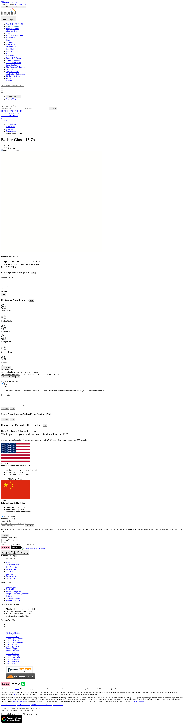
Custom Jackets (11, 644)
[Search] (2, 88)
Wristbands (10, 78)
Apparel (9, 33)
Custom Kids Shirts (12, 640)
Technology (10, 69)
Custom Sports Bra (12, 661)
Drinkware (10, 44)
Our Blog (10, 571)
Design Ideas (11, 589)
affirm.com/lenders (19, 701)
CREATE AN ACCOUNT (12, 113)
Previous (5, 408)
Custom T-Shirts (11, 648)
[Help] (2, 92)
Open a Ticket (11, 99)
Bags (8, 40)
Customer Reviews (13, 565)
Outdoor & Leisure (13, 63)
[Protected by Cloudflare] (20, 679)
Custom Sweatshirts (12, 637)
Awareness (10, 38)
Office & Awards (13, 60)
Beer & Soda (11, 131)
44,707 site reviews (8, 148)
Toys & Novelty (12, 72)
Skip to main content (9, 2)
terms (17, 689)
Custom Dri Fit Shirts (13, 657)
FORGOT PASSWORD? (11, 111)
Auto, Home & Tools (14, 35)
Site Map (9, 574)
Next (3, 294)
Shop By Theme (12, 29)
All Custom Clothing (13, 633)
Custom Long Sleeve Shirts (15, 652)
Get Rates (29, 526)
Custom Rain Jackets (13, 646)
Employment (11, 576)
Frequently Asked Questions (17, 594)
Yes (5, 386)
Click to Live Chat (13, 97)
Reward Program (13, 600)
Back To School (12, 26)
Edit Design (6, 367)
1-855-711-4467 (20, 4)
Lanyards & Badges (14, 58)
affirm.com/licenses (137, 701)
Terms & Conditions (14, 598)
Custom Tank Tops (12, 650)
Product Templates (13, 591)
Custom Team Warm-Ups (14, 642)
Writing (9, 81)
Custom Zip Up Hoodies (14, 639)
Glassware (10, 129)
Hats (8, 53)
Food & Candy (12, 51)
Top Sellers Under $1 (14, 24)
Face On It (10, 49)
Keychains (10, 56)
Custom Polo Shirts (12, 654)
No (5, 384)
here (13, 694)
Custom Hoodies (11, 635)
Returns (9, 596)
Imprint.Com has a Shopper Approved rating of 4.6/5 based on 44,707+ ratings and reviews (32, 705)
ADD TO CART (15, 552)
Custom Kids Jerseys (13, 656)
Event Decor (11, 47)
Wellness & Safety (13, 76)
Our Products (11, 124)
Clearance (10, 42)
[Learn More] (23, 549)
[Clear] (95, 282)
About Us (10, 562)
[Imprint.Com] (8, 15)
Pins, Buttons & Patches (15, 67)
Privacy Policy (12, 569)
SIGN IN (53, 109)
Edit (33, 273)
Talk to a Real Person (9, 115)
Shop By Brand (12, 31)
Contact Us (10, 578)
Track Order (11, 587)
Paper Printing (11, 65)
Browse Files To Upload (10, 377)
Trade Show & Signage (15, 74)
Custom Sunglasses (12, 659)
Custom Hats (10, 663)
